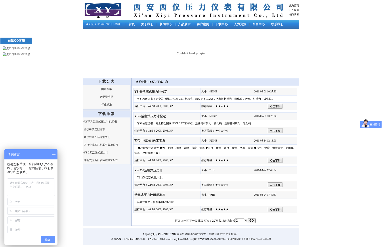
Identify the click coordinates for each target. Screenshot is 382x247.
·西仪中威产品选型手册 (96, 137)
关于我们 (147, 24)
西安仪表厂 (232, 234)
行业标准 (106, 104)
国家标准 (106, 89)
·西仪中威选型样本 (94, 129)
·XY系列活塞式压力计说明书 (100, 121)
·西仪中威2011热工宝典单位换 (100, 144)
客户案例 (203, 24)
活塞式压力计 (217, 234)
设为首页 (293, 5)
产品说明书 (106, 96)
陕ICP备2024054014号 (233, 239)
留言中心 (258, 24)
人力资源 (240, 24)
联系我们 (277, 24)
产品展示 (184, 24)
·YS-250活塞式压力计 (95, 152)
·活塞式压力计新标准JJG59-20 (100, 160)
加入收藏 (293, 9)
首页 (132, 24)
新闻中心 (166, 24)
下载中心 (221, 24)
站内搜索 (293, 14)
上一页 (185, 220)
